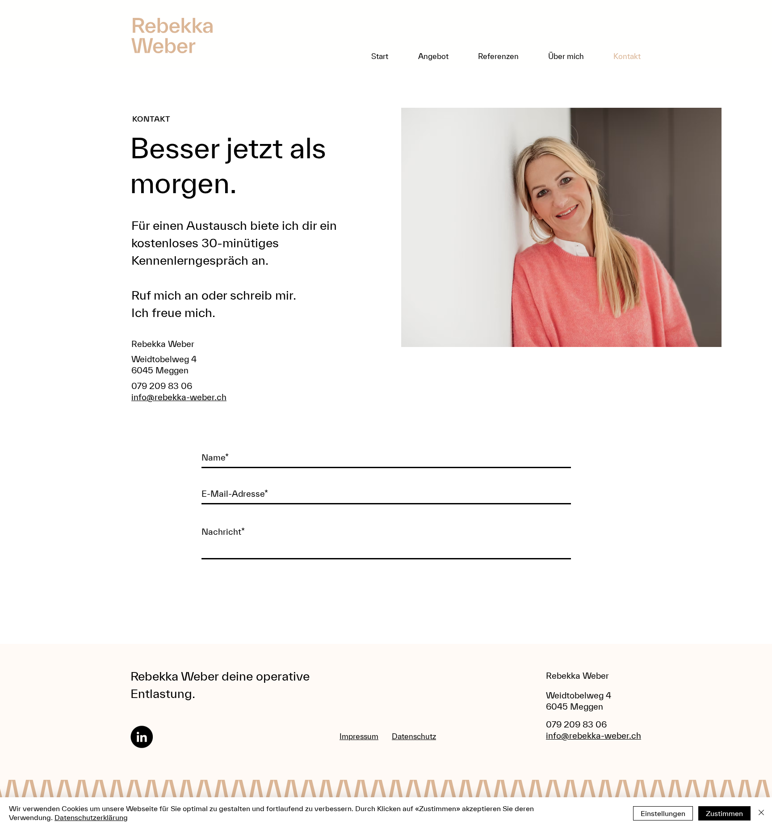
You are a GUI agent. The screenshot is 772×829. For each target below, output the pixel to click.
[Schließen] (761, 813)
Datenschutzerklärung (91, 817)
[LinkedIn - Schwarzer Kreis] (141, 737)
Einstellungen (663, 813)
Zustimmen (724, 813)
